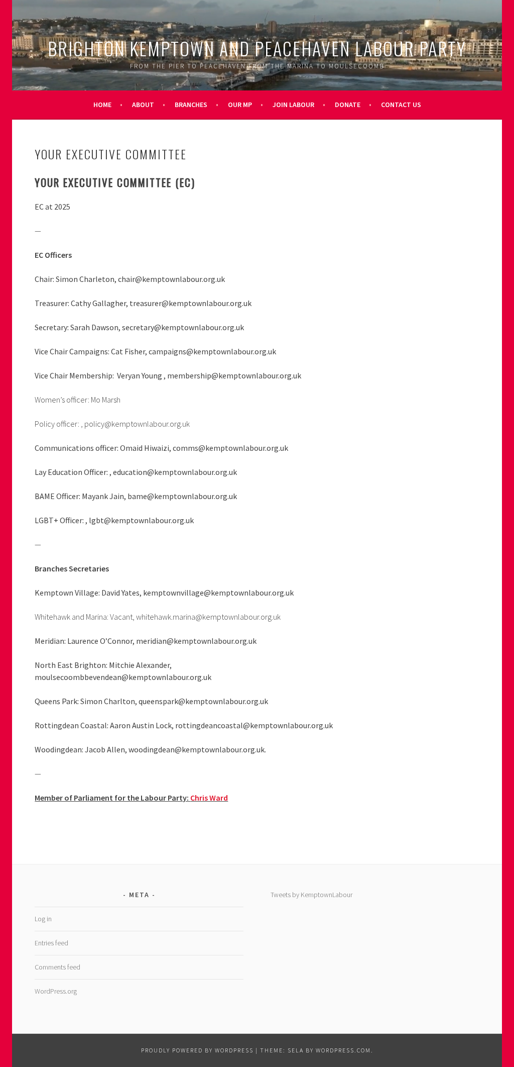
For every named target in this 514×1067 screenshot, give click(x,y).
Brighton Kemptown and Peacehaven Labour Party (257, 48)
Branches (191, 104)
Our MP (240, 104)
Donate (347, 104)
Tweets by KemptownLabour (311, 894)
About (143, 104)
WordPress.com (343, 1050)
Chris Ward (209, 798)
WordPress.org (56, 991)
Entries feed (51, 942)
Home (102, 104)
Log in (43, 918)
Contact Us (401, 104)
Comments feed (57, 967)
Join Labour (293, 104)
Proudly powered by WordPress (197, 1050)
